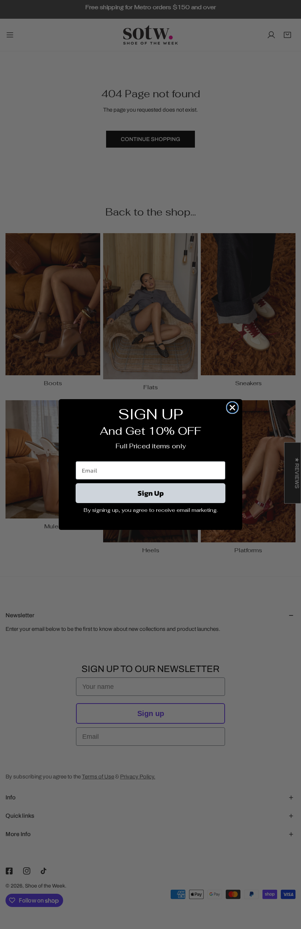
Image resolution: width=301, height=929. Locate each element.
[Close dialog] (232, 407)
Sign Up (151, 493)
